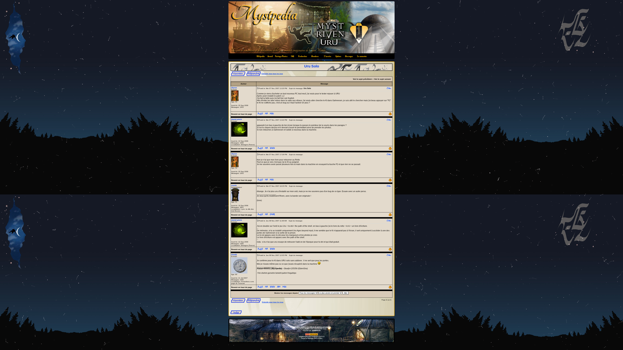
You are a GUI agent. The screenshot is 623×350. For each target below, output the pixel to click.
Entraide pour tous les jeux (272, 74)
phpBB (306, 329)
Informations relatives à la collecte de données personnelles (311, 327)
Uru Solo (311, 66)
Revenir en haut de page (241, 114)
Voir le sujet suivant (382, 79)
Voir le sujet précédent (362, 79)
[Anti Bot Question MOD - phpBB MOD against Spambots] (311, 335)
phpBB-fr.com (316, 330)
